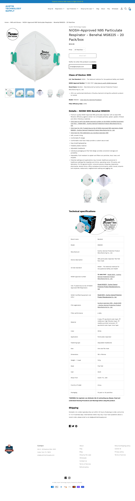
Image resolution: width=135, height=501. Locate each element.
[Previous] (9, 56)
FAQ (108, 8)
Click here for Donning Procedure (90, 99)
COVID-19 (118, 449)
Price (70, 50)
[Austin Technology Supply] (13, 9)
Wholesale (115, 8)
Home (7, 22)
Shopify (80, 482)
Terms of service (120, 455)
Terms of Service (85, 464)
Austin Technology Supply (64, 482)
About (103, 8)
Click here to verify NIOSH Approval (105, 83)
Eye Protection (71, 8)
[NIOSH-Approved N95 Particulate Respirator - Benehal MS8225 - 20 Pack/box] (9, 93)
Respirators (58, 8)
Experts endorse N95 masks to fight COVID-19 (67, 1)
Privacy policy (119, 452)
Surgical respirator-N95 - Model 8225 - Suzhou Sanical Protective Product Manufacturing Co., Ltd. (109, 305)
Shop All (50, 8)
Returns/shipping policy (122, 446)
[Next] (61, 56)
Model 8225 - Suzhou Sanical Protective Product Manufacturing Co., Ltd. (109, 276)
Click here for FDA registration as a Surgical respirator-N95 (89, 133)
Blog (97, 8)
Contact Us (83, 461)
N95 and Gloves (15, 22)
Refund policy (84, 467)
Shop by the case (86, 8)
